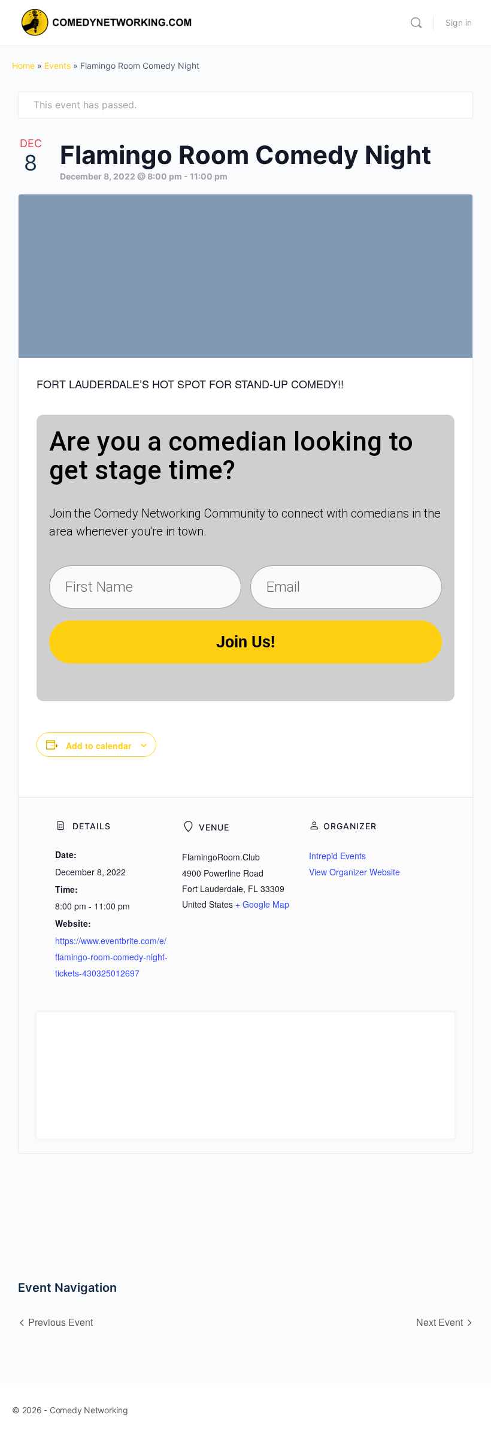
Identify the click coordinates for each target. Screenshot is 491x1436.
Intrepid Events (337, 856)
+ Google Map (262, 904)
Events (57, 65)
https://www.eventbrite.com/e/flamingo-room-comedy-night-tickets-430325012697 (111, 957)
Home (23, 65)
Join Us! (245, 642)
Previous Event (60, 1322)
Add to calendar (98, 746)
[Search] (416, 23)
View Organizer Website (354, 872)
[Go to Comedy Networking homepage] (108, 22)
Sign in (458, 22)
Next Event (439, 1322)
